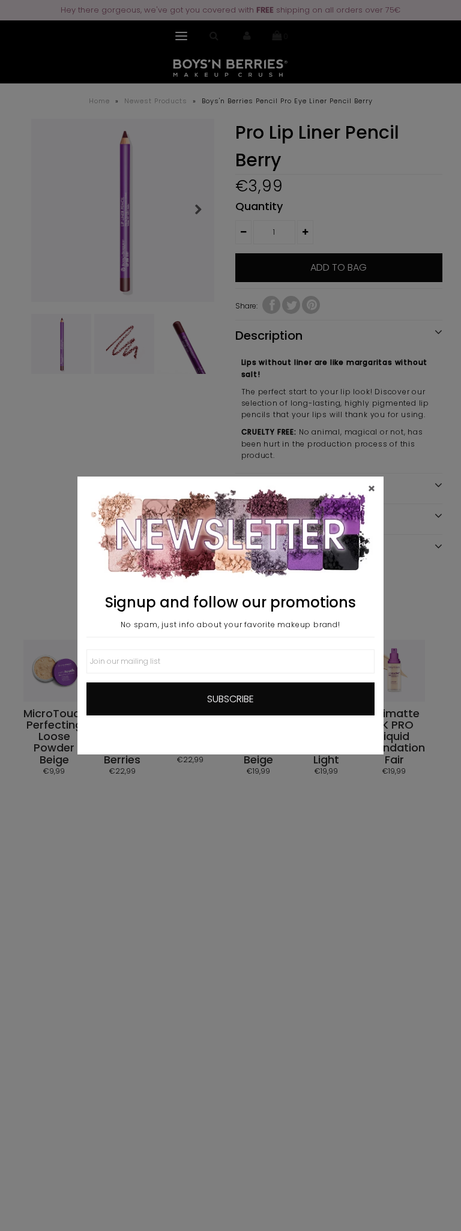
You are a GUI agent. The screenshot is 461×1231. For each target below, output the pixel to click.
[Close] (372, 489)
